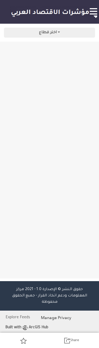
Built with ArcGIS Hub (26, 328)
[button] (93, 11)
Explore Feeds (18, 318)
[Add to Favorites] (23, 340)
